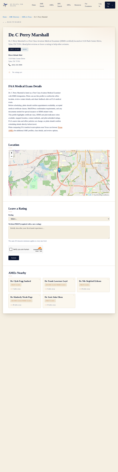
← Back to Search (13, 22)
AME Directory (14, 17)
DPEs (69, 5)
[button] (59, 170)
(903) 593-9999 (15, 65)
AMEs (51, 5)
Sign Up (108, 5)
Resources (78, 5)
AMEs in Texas (27, 17)
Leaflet (89, 195)
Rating (10, 215)
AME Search (42, 5)
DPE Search (60, 5)
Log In (100, 5)
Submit (13, 258)
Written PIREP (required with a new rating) (27, 232)
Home (34, 5)
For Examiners (88, 5)
